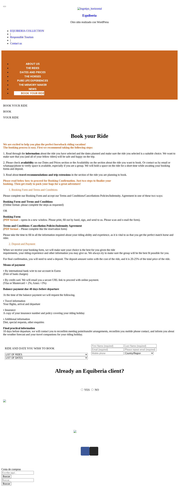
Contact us (16, 43)
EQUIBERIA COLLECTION (27, 30)
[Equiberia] (89, 8)
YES (87, 389)
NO (97, 389)
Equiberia (89, 15)
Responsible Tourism (21, 37)
